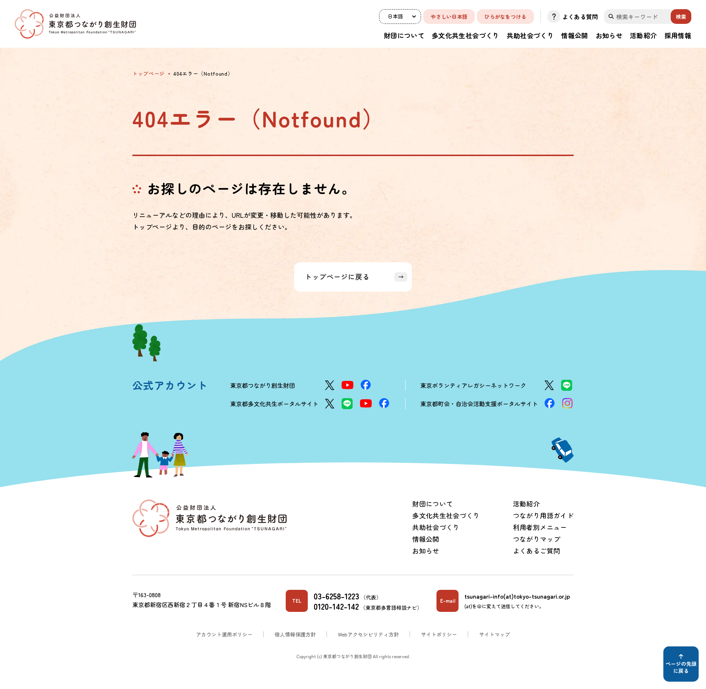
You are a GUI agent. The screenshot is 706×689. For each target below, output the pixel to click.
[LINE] (566, 385)
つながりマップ (536, 539)
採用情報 (677, 35)
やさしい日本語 (449, 16)
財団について (404, 35)
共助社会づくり (530, 35)
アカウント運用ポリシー (224, 634)
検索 (681, 16)
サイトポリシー (439, 634)
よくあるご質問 (536, 550)
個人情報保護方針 (295, 634)
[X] (329, 385)
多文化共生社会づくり (465, 35)
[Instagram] (567, 403)
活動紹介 (643, 35)
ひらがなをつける (505, 16)
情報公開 (574, 35)
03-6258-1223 (336, 596)
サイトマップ (494, 634)
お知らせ (609, 35)
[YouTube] (347, 385)
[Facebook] (366, 385)
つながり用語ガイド (543, 515)
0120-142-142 (336, 606)
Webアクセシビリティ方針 (368, 634)
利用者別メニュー (540, 527)
